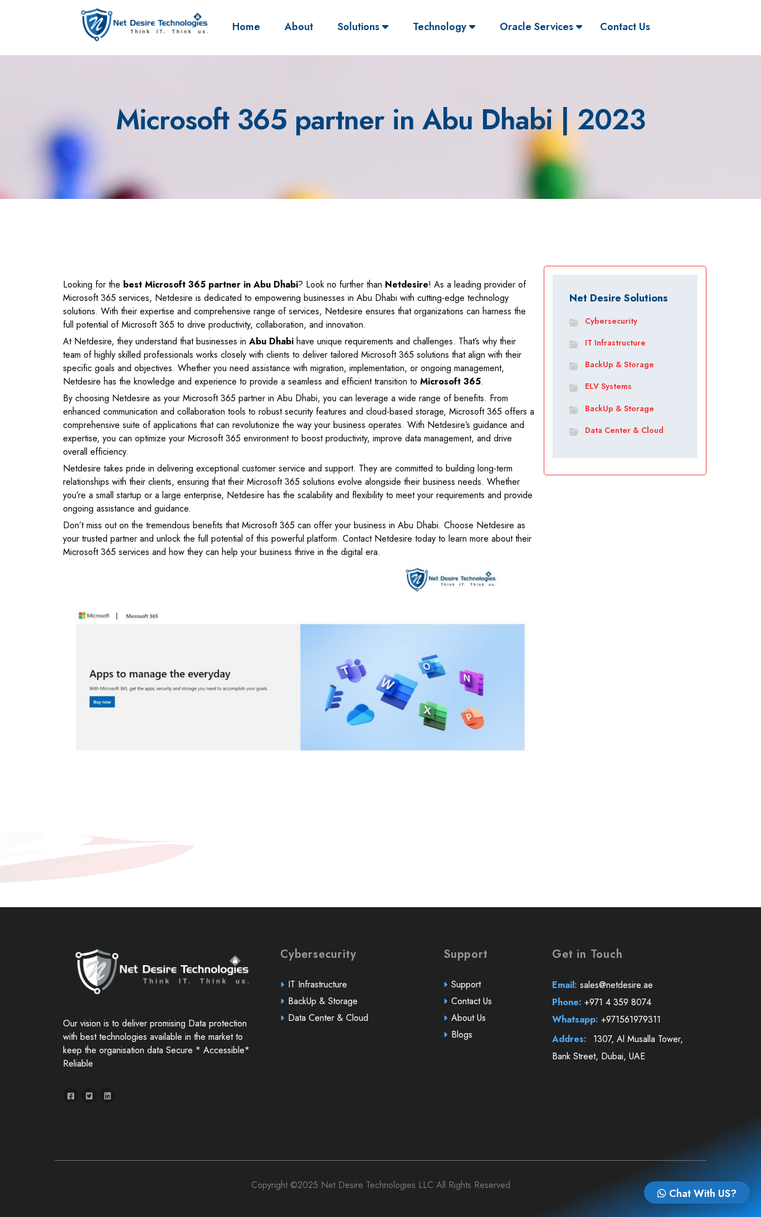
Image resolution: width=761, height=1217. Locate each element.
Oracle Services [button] (538, 27)
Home (249, 26)
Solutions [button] (360, 27)
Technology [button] (441, 27)
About (299, 27)
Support (466, 984)
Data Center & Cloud (624, 430)
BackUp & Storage (619, 364)
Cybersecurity (611, 321)
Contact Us (625, 27)
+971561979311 (606, 1019)
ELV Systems (608, 386)
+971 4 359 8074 (601, 1002)
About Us (468, 1017)
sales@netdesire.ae (602, 985)
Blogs (461, 1034)
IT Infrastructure (615, 342)
